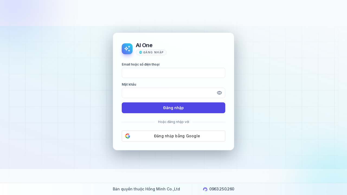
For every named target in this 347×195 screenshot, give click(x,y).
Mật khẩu (129, 84)
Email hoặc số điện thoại (140, 64)
